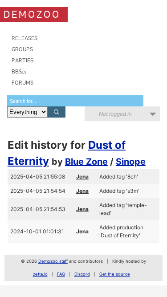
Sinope (131, 161)
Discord (82, 274)
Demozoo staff (53, 261)
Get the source (114, 274)
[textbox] (75, 100)
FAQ (61, 274)
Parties (22, 60)
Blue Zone (86, 161)
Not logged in (115, 113)
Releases (24, 38)
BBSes (19, 71)
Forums (22, 82)
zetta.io (40, 274)
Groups (22, 49)
